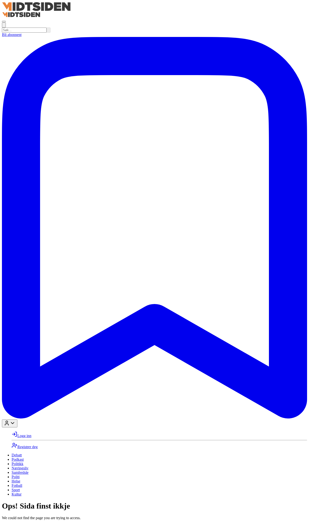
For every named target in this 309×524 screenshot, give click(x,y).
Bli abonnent (11, 35)
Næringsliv (20, 468)
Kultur (16, 494)
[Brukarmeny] (9, 423)
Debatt (17, 455)
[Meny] (4, 21)
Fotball (17, 485)
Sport (16, 490)
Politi (16, 477)
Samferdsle (20, 472)
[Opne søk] (4, 25)
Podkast (18, 459)
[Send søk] (48, 30)
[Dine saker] (154, 417)
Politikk (17, 464)
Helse (16, 481)
